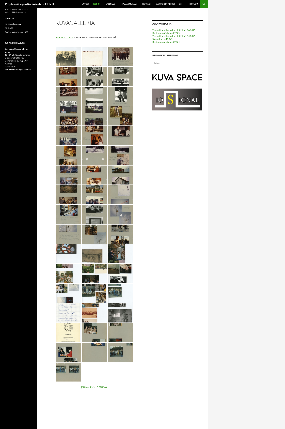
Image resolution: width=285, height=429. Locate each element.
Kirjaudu (193, 4)
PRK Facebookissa (13, 24)
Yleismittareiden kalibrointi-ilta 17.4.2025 (173, 36)
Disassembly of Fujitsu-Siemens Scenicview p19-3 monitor (16, 61)
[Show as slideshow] (94, 387)
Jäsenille (110, 4)
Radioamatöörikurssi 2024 (166, 42)
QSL (180, 4)
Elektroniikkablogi (165, 4)
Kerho (96, 4)
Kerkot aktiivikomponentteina (18, 69)
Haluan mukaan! (130, 4)
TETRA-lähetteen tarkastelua (17, 55)
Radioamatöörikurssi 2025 (166, 33)
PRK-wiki (9, 28)
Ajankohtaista (161, 23)
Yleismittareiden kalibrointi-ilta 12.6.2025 (173, 30)
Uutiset (85, 4)
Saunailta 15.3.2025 (162, 39)
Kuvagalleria (64, 37)
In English (146, 4)
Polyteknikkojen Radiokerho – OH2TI (29, 4)
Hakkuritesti (10, 66)
